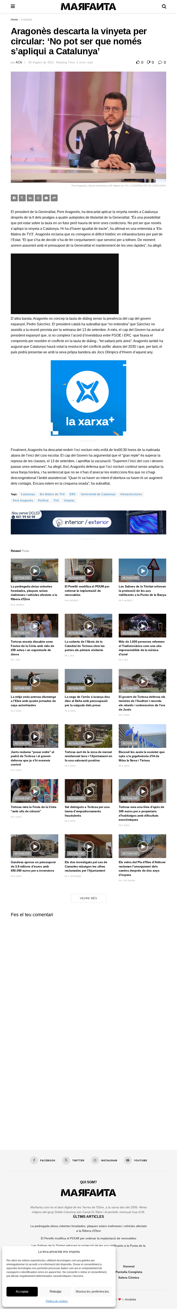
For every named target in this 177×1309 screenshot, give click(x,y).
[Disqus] (88, 974)
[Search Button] (164, 6)
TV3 (56, 500)
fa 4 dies (16, 711)
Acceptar (22, 1291)
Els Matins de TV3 (52, 494)
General (128, 1266)
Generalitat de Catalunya (98, 494)
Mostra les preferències (92, 1291)
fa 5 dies (124, 715)
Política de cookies (57, 1301)
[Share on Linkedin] (30, 197)
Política (43, 500)
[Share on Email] (46, 197)
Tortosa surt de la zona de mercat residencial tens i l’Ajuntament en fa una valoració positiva (88, 756)
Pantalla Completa (128, 1272)
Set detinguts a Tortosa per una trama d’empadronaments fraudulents (87, 811)
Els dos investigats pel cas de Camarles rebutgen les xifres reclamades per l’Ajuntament (86, 866)
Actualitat (26, 19)
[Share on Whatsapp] (38, 197)
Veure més (88, 898)
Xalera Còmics (128, 1277)
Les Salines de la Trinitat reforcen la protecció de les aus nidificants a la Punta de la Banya (142, 591)
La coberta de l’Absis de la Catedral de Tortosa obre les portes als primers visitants (85, 646)
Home (14, 19)
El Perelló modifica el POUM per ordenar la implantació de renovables (87, 591)
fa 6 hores (17, 605)
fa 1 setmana (73, 876)
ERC (73, 494)
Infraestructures (131, 494)
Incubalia (130, 1299)
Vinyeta (69, 500)
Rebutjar (56, 1291)
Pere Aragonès (23, 500)
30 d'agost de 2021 (41, 62)
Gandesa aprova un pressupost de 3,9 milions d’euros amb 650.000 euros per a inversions (33, 866)
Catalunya (28, 494)
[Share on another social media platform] (54, 197)
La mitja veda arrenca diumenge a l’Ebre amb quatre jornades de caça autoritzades (33, 701)
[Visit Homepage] (88, 6)
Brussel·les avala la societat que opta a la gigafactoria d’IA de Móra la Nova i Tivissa (142, 756)
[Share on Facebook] (14, 197)
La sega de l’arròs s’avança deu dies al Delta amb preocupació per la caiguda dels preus (87, 701)
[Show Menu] (13, 6)
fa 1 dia (15, 660)
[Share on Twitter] (22, 197)
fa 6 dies (70, 821)
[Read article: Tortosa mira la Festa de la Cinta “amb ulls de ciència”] (34, 791)
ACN (19, 62)
